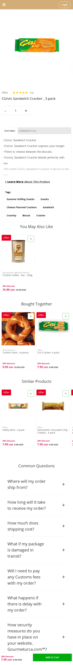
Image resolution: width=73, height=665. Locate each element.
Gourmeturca (9, 350)
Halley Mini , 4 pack (13, 430)
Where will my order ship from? (26, 484)
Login (64, 4)
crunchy (11, 215)
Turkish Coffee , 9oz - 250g (17, 275)
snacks (45, 199)
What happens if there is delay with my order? (24, 604)
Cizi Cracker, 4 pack (48, 352)
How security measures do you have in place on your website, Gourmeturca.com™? (27, 637)
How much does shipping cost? (22, 526)
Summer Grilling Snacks (20, 199)
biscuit (26, 215)
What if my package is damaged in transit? (25, 550)
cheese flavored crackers (22, 207)
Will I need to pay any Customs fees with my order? (23, 577)
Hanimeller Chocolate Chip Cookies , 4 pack (52, 431)
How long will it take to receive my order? (26, 505)
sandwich (48, 207)
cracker (40, 215)
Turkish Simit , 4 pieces (16, 352)
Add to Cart (52, 657)
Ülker (5, 92)
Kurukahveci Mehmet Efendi (16, 272)
